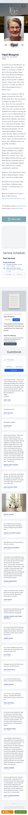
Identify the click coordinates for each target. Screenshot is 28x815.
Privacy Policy (10, 808)
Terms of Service (18, 808)
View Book (7, 319)
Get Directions (8, 274)
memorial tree (21, 206)
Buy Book (16, 319)
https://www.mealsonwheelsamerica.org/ (13, 198)
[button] (14, 503)
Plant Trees (19, 274)
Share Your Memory (10, 344)
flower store (19, 208)
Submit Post (14, 370)
